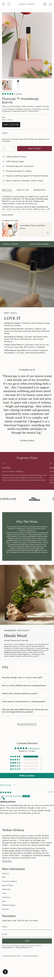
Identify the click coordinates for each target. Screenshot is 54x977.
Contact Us (6, 897)
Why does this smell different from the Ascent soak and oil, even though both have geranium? (25, 710)
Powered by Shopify (30, 956)
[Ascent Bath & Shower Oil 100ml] (10, 230)
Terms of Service (22, 947)
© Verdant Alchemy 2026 (11, 956)
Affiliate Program (8, 905)
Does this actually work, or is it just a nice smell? (22, 677)
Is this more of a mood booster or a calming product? (24, 701)
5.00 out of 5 (34, 748)
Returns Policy (7, 885)
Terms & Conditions (9, 881)
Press (4, 893)
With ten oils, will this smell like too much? (20, 693)
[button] (8, 94)
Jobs (3, 901)
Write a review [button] (27, 775)
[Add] (48, 232)
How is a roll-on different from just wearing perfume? (24, 685)
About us (5, 873)
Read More (7, 861)
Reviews (5, 909)
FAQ (3, 877)
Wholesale (6, 889)
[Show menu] (3, 4)
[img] (6, 792)
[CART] (50, 4)
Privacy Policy (7, 947)
